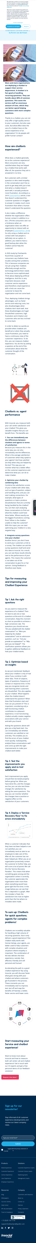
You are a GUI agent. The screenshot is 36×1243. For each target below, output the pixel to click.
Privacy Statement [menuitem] (23, 1209)
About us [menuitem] (20, 1198)
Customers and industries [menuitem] (25, 1194)
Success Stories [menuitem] (6, 1201)
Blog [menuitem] (2, 1194)
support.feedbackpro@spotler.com (13, 1224)
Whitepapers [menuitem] (5, 1198)
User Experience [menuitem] (6, 1178)
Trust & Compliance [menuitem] (7, 1212)
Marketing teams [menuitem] (23, 1175)
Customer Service (21, 30)
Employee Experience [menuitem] (7, 1182)
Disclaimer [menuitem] (21, 1212)
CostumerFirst (14, 195)
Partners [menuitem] (20, 1205)
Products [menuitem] (4, 1163)
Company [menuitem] (21, 1190)
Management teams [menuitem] (24, 1178)
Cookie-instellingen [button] (18, 22)
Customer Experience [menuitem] (7, 1171)
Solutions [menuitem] (21, 1163)
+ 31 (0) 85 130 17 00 (8, 1220)
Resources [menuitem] (5, 1190)
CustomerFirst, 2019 (21, 231)
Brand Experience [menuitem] (6, 1168)
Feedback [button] (35, 504)
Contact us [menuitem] (21, 1201)
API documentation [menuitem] (6, 1209)
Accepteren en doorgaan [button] (13, 26)
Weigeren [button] (26, 26)
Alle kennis (11, 30)
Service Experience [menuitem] (6, 1175)
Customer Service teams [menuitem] (25, 1171)
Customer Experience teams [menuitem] (26, 1168)
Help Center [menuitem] (4, 1205)
